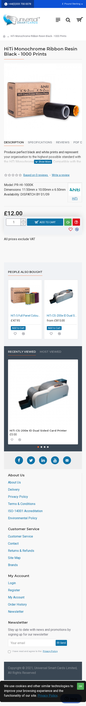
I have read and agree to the (35, 651)
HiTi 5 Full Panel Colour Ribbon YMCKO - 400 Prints (26, 315)
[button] (38, 447)
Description (14, 142)
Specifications (40, 142)
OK (80, 686)
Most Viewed (50, 351)
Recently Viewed (22, 351)
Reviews (62, 142)
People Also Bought (25, 272)
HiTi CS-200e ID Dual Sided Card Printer (62, 315)
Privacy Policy (48, 695)
